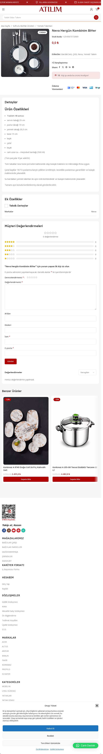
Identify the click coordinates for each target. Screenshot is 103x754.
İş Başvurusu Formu (10, 569)
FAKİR (4, 660)
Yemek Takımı (90, 54)
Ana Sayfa (5, 26)
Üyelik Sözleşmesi (9, 625)
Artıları (8, 313)
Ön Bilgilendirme (42, 749)
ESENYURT (7, 561)
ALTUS (5, 646)
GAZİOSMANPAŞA (10, 552)
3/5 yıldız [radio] (32, 277)
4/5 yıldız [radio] (34, 277)
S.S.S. (4, 629)
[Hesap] (91, 9)
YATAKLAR (6, 695)
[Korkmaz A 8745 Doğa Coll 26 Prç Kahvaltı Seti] (26, 431)
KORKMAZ (6, 665)
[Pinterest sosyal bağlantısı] (66, 67)
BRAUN (5, 655)
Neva (80, 54)
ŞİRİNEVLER (7, 556)
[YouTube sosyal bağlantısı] (14, 530)
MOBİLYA (6, 686)
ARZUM (5, 651)
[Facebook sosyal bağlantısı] (59, 67)
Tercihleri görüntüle (50, 743)
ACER (4, 642)
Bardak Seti (66, 54)
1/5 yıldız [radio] (28, 277)
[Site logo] (50, 9)
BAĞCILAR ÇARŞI (9, 542)
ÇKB (75, 54)
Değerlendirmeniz (14, 282)
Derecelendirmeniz (14, 277)
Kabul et (50, 728)
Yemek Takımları (44, 26)
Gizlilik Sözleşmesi (57, 749)
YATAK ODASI (8, 700)
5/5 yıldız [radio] (36, 277)
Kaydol (5, 588)
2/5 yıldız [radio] (30, 277)
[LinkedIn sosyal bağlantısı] (69, 67)
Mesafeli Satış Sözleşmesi (13, 611)
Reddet (50, 735)
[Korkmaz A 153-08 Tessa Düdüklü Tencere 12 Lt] (75, 431)
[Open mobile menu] (3, 9)
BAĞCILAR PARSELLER (12, 547)
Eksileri (8, 325)
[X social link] (63, 67)
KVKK (4, 606)
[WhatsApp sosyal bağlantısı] (23, 530)
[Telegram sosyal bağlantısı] (73, 67)
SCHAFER (6, 674)
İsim (7, 336)
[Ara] (96, 17)
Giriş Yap (6, 584)
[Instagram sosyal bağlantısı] (9, 530)
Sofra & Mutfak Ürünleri (23, 26)
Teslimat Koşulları (9, 620)
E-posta (9, 348)
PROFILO (6, 669)
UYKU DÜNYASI (9, 691)
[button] (97, 705)
